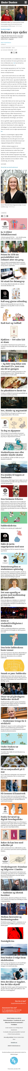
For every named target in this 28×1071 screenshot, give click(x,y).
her (1, 131)
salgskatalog (10, 1010)
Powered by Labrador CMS (14, 1069)
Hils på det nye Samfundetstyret (9, 167)
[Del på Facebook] (11, 52)
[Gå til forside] (11, 2)
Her (14, 63)
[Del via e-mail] (16, 52)
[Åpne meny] (25, 2)
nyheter (4, 212)
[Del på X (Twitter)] (14, 52)
